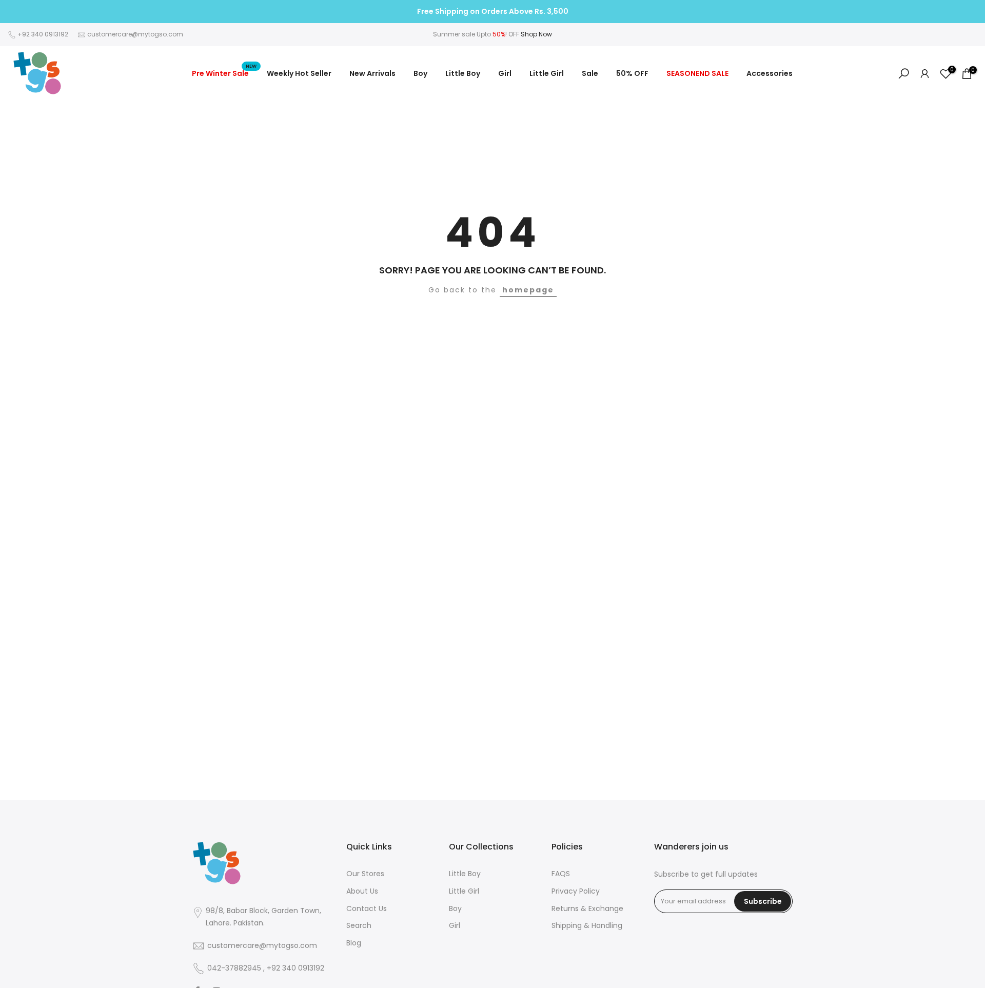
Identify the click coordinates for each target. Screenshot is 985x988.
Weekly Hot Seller (299, 73)
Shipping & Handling (586, 926)
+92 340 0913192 (42, 34)
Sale (590, 73)
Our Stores (365, 874)
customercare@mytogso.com (135, 34)
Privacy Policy (575, 891)
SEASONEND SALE (697, 73)
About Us (362, 891)
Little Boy (462, 73)
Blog (353, 943)
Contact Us (366, 909)
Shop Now (536, 34)
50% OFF (632, 73)
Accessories (769, 73)
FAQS (560, 874)
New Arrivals (372, 73)
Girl (504, 73)
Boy (420, 73)
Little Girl (546, 73)
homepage (528, 290)
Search (358, 926)
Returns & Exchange (587, 909)
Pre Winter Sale (224, 72)
